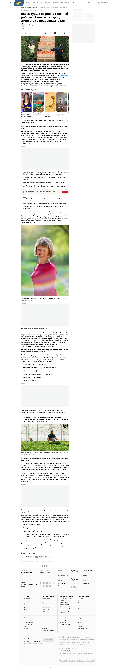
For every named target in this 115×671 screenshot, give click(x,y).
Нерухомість (64, 618)
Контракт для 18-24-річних (67, 606)
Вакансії (85, 575)
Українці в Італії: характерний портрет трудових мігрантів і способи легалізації (45, 121)
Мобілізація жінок (64, 604)
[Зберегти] (64, 33)
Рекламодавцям (62, 583)
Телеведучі (61, 580)
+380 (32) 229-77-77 (68, 650)
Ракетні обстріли (46, 598)
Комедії (25, 626)
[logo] (19, 3)
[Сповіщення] (95, 3)
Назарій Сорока (30, 25)
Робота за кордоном (32, 7)
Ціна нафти (81, 598)
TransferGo (64, 76)
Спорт (80, 618)
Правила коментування (74, 587)
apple (72, 660)
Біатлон (80, 626)
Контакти (85, 572)
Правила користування (61, 586)
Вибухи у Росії (45, 609)
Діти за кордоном (45, 3)
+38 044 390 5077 (45, 572)
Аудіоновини (27, 607)
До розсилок (48, 639)
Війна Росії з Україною (48, 596)
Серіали (26, 628)
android (63, 660)
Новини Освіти (46, 618)
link (40, 583)
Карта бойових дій (46, 600)
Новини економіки (83, 596)
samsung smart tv (90, 660)
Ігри (84, 585)
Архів (84, 580)
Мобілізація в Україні (66, 596)
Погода (25, 609)
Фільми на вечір (28, 624)
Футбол (80, 622)
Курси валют (81, 600)
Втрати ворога (45, 611)
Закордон (23, 7)
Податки (80, 609)
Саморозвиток (45, 628)
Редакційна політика (63, 575)
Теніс (79, 624)
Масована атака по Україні (49, 607)
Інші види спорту (82, 628)
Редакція (60, 572)
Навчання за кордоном (48, 630)
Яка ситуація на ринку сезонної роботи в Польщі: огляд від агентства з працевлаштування (54, 7)
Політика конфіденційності (75, 571)
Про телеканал (61, 578)
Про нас (60, 570)
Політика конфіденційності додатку (75, 579)
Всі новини (27, 596)
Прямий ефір (27, 603)
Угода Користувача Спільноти (75, 584)
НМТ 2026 (44, 626)
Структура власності (88, 578)
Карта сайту (86, 583)
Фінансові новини (82, 603)
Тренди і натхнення (65, 624)
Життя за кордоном (32, 3)
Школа (43, 624)
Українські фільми (28, 622)
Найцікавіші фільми (29, 620)
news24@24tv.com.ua (27, 572)
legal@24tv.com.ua (77, 651)
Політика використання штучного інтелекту (75, 575)
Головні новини (28, 598)
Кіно (25, 618)
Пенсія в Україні (82, 611)
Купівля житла (63, 622)
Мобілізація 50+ (64, 602)
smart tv (81, 660)
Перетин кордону (58, 3)
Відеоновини (27, 605)
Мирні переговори (46, 603)
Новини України (28, 600)
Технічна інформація (88, 570)
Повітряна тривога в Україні (49, 605)
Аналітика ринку (64, 620)
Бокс (79, 620)
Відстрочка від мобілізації (66, 609)
